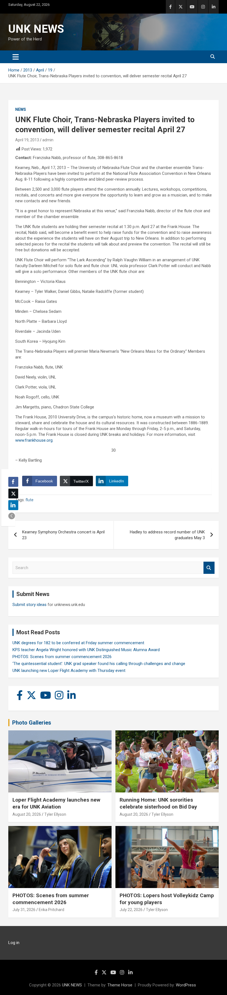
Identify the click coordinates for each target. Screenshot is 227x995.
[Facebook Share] (13, 482)
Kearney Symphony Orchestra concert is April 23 (63, 535)
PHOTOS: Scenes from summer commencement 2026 (62, 656)
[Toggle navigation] (15, 56)
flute (29, 500)
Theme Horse (119, 985)
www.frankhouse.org (34, 440)
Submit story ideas (29, 604)
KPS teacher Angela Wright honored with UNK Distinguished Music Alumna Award (86, 649)
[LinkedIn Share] (13, 505)
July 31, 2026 (23, 909)
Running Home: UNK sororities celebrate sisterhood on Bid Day (158, 803)
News (20, 109)
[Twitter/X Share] (13, 493)
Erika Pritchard (51, 909)
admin (47, 140)
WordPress (186, 985)
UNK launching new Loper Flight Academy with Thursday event (68, 670)
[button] (11, 516)
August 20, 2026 (26, 814)
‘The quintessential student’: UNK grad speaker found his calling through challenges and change (98, 663)
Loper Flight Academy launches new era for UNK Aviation (56, 803)
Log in (13, 942)
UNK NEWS (36, 28)
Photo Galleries (31, 722)
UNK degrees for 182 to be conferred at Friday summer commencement (78, 642)
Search (209, 568)
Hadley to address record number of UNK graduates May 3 (167, 535)
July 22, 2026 (131, 909)
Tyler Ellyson (55, 814)
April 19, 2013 (27, 140)
